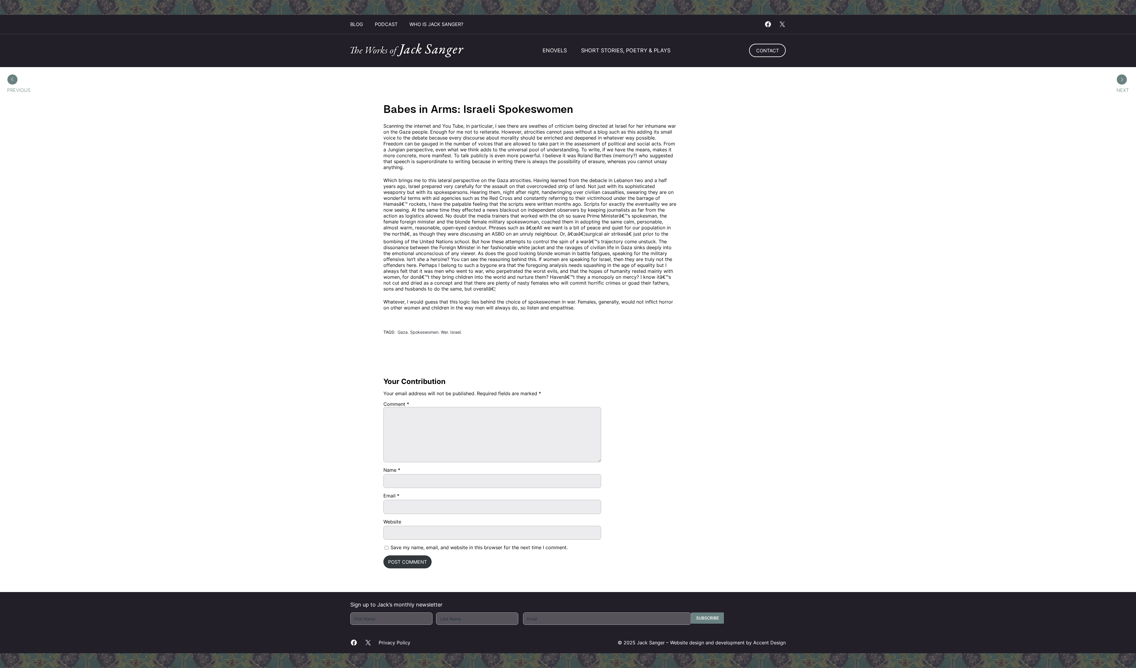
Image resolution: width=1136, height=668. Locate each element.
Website (392, 522)
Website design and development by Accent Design (728, 643)
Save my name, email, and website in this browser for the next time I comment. (479, 547)
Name (391, 470)
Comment (396, 404)
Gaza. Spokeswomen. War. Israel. (430, 332)
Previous (18, 90)
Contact (767, 50)
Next (1122, 90)
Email (391, 496)
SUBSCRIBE (707, 617)
